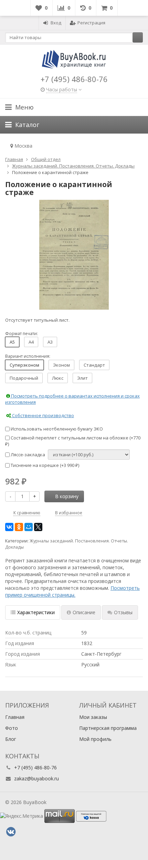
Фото (11, 728)
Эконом (61, 365)
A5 (12, 342)
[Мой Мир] (28, 527)
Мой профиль (95, 739)
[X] (38, 527)
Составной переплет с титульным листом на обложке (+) (72, 441)
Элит (82, 378)
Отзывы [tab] (123, 612)
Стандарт (94, 365)
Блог (10, 739)
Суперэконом (24, 365)
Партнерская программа (108, 728)
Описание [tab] (84, 612)
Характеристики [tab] (36, 612)
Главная (14, 717)
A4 (31, 342)
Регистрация (91, 23)
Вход (56, 23)
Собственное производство (42, 415)
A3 (50, 342)
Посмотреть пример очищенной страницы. (72, 591)
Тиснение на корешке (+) (44, 465)
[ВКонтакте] (9, 527)
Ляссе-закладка (27, 454)
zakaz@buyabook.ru (36, 778)
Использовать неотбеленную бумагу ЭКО (56, 429)
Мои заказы (93, 717)
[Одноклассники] (19, 527)
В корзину (66, 496)
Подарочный (24, 378)
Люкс (57, 378)
